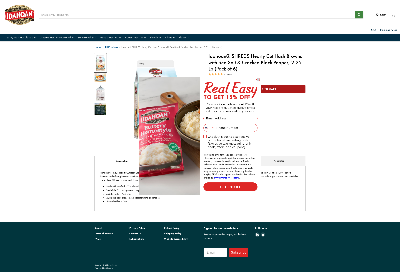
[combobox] (209, 128)
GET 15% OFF (230, 187)
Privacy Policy (222, 177)
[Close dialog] (258, 79)
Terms (236, 177)
